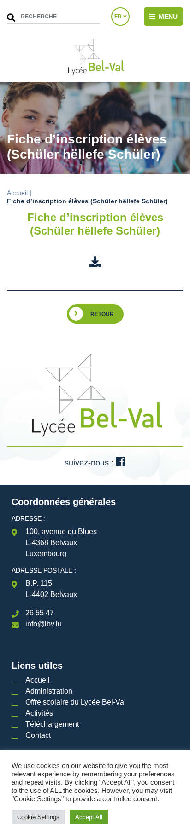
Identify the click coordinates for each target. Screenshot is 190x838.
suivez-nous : (90, 462)
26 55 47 (39, 613)
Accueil (17, 192)
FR (118, 16)
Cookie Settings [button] (38, 817)
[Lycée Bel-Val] (95, 57)
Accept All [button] (88, 817)
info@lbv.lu (43, 624)
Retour (102, 314)
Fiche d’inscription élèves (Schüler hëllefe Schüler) (95, 224)
